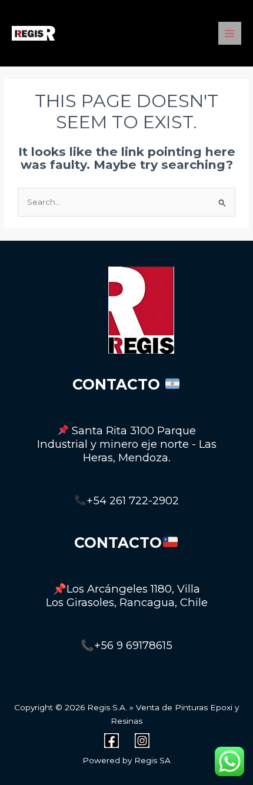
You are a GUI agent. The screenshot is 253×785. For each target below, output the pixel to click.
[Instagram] (142, 740)
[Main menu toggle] (229, 33)
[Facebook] (111, 740)
